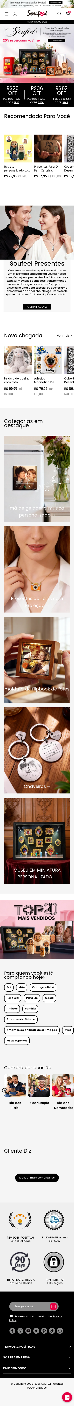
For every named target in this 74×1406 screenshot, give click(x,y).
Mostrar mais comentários (37, 1178)
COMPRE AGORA (37, 307)
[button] (6, 14)
